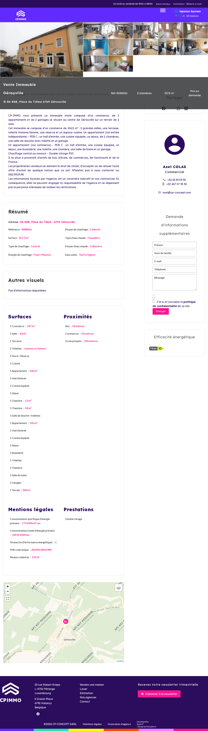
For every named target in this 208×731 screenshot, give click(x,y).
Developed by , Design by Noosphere (146, 724)
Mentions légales (92, 723)
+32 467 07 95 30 (176, 184)
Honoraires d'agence (119, 723)
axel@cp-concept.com (176, 192)
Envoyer (161, 311)
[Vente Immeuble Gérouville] (41, 49)
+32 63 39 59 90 (176, 179)
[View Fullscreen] (7, 598)
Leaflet (120, 661)
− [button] (8, 591)
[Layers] (118, 587)
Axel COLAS (174, 166)
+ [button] (8, 586)
